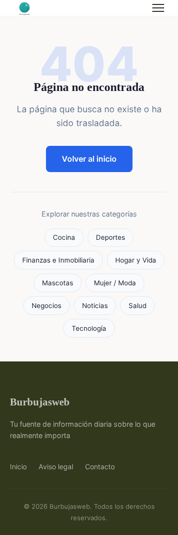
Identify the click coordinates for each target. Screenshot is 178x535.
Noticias (95, 306)
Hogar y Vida (135, 260)
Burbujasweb (40, 401)
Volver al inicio (89, 159)
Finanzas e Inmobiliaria (58, 260)
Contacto (100, 466)
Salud (137, 306)
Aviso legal (56, 466)
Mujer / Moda (115, 283)
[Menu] (158, 8)
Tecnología (89, 328)
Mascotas (57, 283)
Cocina (64, 237)
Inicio (18, 466)
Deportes (110, 237)
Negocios (46, 306)
